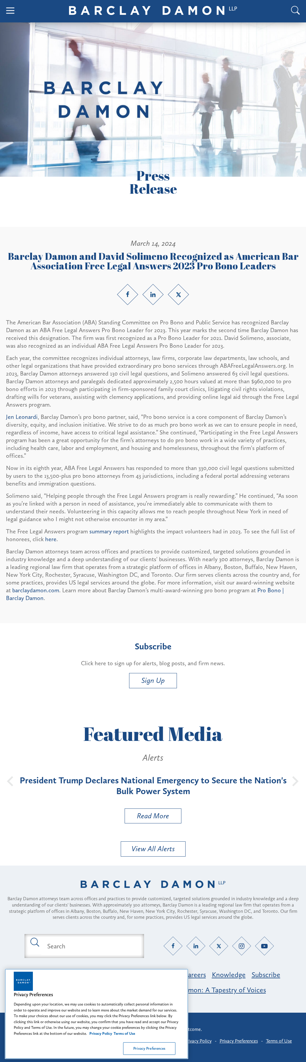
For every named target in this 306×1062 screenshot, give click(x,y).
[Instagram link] (241, 946)
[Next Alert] (295, 780)
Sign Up (153, 680)
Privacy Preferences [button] (239, 1041)
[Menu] (10, 11)
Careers (194, 974)
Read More (147, 817)
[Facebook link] (127, 294)
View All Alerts (153, 848)
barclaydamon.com (35, 590)
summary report (109, 531)
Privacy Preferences (149, 1048)
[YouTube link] (264, 946)
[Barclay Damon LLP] (153, 11)
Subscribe (266, 974)
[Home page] (153, 891)
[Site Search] (295, 11)
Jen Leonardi (22, 416)
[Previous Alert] (10, 780)
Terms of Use (279, 1041)
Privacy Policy (198, 1041)
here (50, 539)
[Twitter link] (178, 294)
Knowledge (229, 974)
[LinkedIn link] (153, 294)
